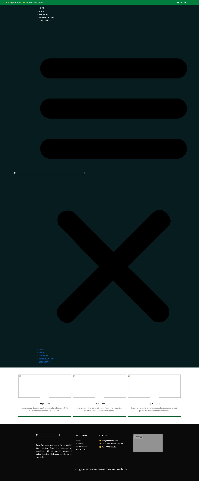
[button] (113, 186)
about (42, 11)
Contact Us (44, 21)
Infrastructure (46, 18)
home (41, 8)
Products (43, 14)
